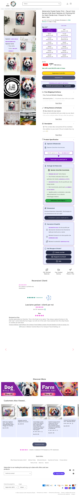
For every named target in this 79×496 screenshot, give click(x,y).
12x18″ (49, 43)
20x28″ (64, 47)
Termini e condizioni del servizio (68, 492)
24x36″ (64, 51)
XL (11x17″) (64, 38)
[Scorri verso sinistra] (36, 440)
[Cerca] (59, 3)
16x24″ (64, 43)
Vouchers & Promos (53, 460)
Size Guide (63, 25)
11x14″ (64, 34)
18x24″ (49, 47)
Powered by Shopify (31, 492)
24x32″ (49, 51)
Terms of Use (33, 462)
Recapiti (73, 494)
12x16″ (49, 38)
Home (2, 8)
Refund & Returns (41, 460)
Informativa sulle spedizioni (64, 494)
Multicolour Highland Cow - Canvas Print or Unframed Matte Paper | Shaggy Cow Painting (8, 423)
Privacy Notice (63, 460)
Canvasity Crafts (22, 492)
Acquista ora (58, 77)
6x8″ (64, 30)
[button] (7, 4)
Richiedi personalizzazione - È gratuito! (58, 86)
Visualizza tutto (39, 444)
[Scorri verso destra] (43, 440)
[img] (40, 307)
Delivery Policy (32, 460)
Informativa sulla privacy (54, 492)
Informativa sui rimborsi (42, 492)
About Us (41, 462)
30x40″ (64, 55)
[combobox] (41, 4)
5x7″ (49, 30)
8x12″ (49, 34)
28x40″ (49, 55)
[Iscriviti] (30, 473)
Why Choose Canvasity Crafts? (19, 460)
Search (47, 462)
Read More (58, 103)
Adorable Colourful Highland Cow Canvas (23, 421)
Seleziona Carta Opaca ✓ (59, 200)
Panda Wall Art (7, 8)
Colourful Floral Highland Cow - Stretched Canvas (70, 421)
